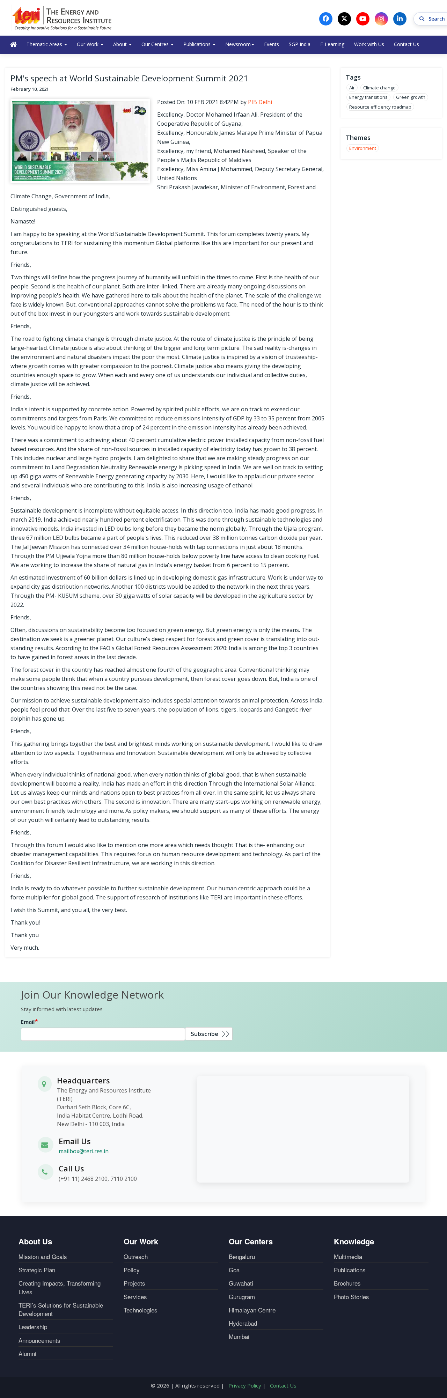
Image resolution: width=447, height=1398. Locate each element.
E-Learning (332, 44)
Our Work (88, 44)
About (120, 44)
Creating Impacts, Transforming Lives (60, 1287)
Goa (234, 1270)
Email (28, 1021)
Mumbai (239, 1336)
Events (271, 44)
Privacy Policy (244, 1385)
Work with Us (369, 44)
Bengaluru (242, 1256)
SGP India (299, 44)
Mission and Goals (43, 1256)
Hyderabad (243, 1323)
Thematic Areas (45, 44)
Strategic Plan (37, 1270)
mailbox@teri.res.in (84, 1151)
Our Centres (155, 44)
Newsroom (238, 44)
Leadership (33, 1327)
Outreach (136, 1256)
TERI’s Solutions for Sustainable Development (61, 1309)
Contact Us (406, 44)
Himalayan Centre (252, 1310)
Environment (362, 148)
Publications (197, 44)
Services (135, 1297)
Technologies (140, 1310)
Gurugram (242, 1297)
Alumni (27, 1353)
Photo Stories (351, 1297)
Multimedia (348, 1256)
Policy (132, 1270)
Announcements (39, 1340)
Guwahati (241, 1283)
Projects (134, 1283)
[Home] (62, 18)
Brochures (347, 1283)
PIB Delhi (260, 102)
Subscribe (204, 1034)
